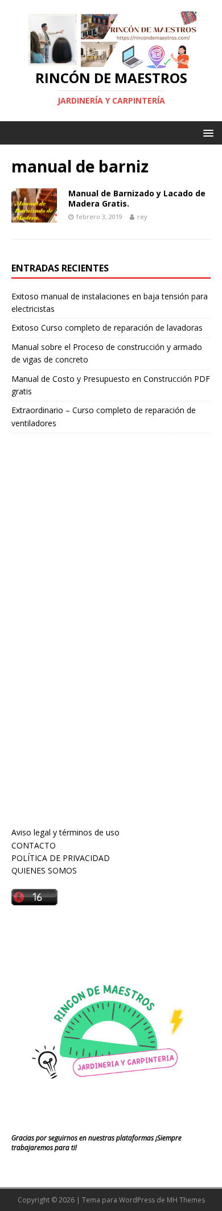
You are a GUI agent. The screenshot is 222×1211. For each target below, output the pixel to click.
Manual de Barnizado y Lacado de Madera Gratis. (136, 198)
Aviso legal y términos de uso (65, 832)
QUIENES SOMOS (44, 870)
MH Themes (186, 1200)
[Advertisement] (96, 641)
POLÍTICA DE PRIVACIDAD (60, 857)
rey (142, 216)
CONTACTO (33, 845)
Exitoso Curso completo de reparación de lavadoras (107, 327)
